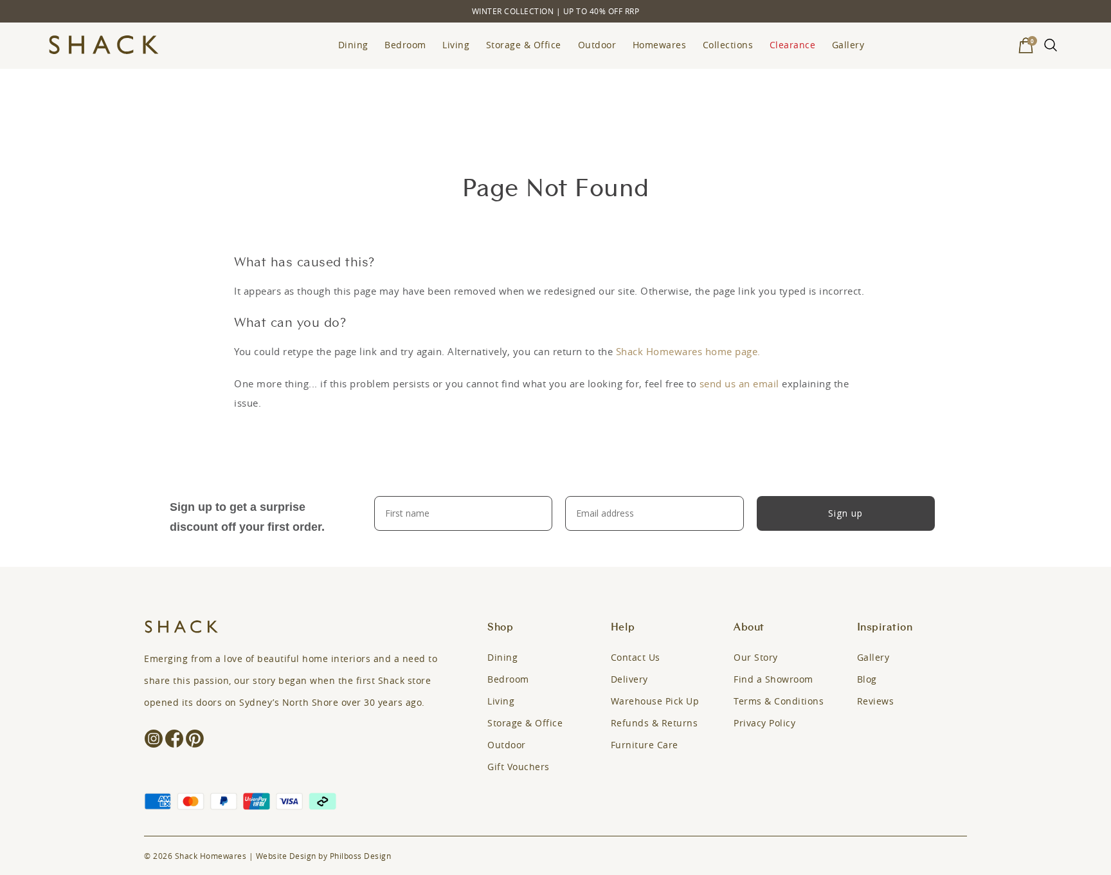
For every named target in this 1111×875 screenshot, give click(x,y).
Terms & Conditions (779, 701)
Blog (867, 679)
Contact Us (635, 657)
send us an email (739, 383)
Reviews (875, 701)
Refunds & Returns (654, 723)
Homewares (660, 45)
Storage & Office (523, 45)
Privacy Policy (764, 723)
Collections (728, 45)
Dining (353, 45)
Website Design (286, 856)
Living (455, 45)
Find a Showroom (773, 679)
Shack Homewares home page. (688, 351)
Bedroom (405, 45)
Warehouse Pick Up (655, 701)
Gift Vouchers (518, 766)
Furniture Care (644, 745)
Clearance (793, 45)
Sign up (845, 513)
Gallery (848, 45)
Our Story (756, 657)
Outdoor (597, 45)
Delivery (629, 679)
